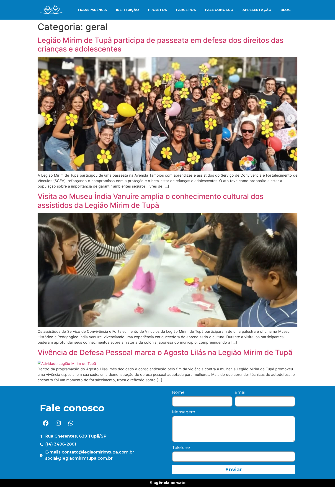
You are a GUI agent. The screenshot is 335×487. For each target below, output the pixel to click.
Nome (178, 392)
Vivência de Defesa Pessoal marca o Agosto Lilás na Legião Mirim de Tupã (165, 352)
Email (241, 392)
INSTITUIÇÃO (127, 10)
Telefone (181, 448)
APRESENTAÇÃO (256, 10)
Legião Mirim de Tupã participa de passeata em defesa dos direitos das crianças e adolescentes (160, 44)
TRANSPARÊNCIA (92, 10)
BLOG (286, 10)
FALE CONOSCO (219, 10)
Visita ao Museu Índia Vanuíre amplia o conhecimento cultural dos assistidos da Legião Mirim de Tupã (150, 200)
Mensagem (183, 412)
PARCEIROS (186, 10)
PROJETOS (157, 10)
